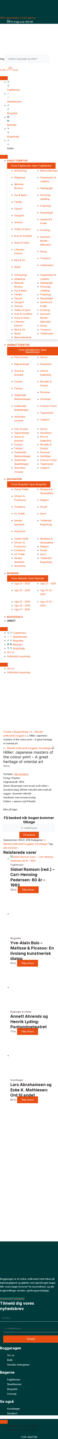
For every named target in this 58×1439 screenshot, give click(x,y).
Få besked (29, 834)
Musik (17, 267)
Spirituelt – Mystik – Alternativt (45, 240)
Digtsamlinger (21, 364)
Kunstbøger (45, 748)
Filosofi (18, 208)
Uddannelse (46, 265)
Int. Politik (19, 513)
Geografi (19, 215)
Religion (44, 500)
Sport (43, 513)
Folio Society (21, 357)
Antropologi (20, 170)
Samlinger (45, 399)
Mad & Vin (19, 260)
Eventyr (18, 381)
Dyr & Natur (20, 195)
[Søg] (54, 60)
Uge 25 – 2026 (22, 583)
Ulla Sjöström (21, 774)
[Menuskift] (4, 78)
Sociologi (45, 230)
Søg (2, 58)
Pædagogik (46, 188)
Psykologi (45, 205)
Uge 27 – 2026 (48, 583)
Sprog (43, 251)
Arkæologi (19, 177)
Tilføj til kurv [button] (28, 889)
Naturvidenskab (48, 170)
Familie (18, 202)
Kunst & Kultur (22, 242)
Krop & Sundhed (23, 235)
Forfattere (19, 506)
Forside (7, 731)
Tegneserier (46, 412)
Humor (44, 357)
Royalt (43, 506)
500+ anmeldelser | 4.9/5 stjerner (18, 17)
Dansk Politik (21, 489)
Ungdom (45, 419)
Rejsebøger (46, 212)
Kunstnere (19, 531)
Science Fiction (48, 406)
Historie (18, 222)
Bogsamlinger (21, 731)
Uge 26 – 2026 (22, 590)
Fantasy (18, 388)
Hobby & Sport (22, 229)
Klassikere (46, 364)
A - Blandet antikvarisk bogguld (20, 748)
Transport (45, 258)
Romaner (45, 392)
